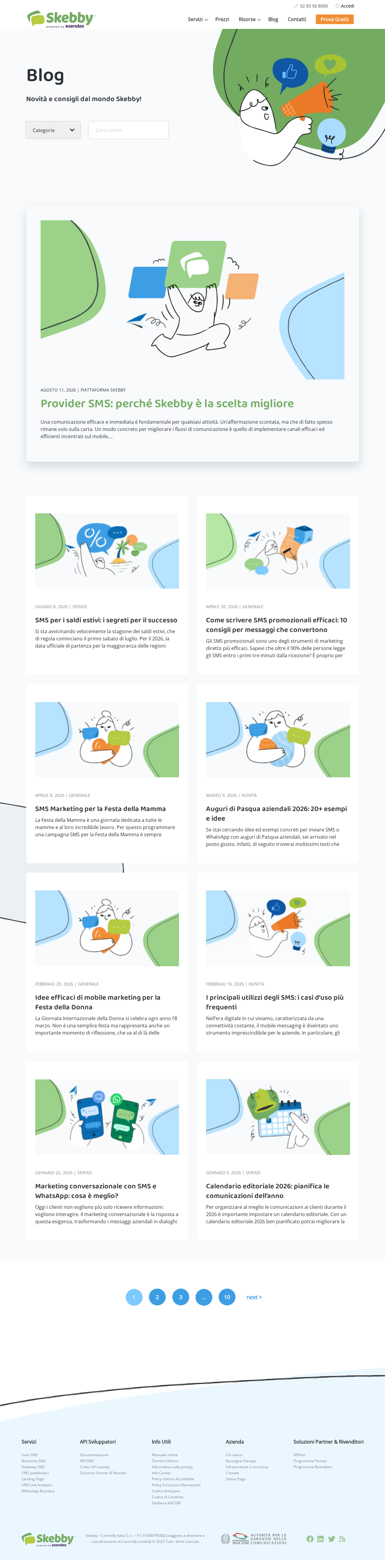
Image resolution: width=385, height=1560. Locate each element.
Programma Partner (310, 1460)
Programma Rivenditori (313, 1466)
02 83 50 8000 (314, 6)
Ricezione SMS (34, 1460)
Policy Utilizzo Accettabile (173, 1478)
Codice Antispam (166, 1490)
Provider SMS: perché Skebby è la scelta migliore (167, 403)
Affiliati (299, 1454)
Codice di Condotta (167, 1497)
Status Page (236, 1478)
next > (254, 1297)
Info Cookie (161, 1472)
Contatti (297, 19)
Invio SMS (30, 1454)
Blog (273, 19)
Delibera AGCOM (166, 1503)
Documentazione (94, 1454)
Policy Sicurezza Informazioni (176, 1484)
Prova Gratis (335, 19)
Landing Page (33, 1478)
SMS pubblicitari (35, 1472)
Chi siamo (234, 1454)
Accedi (347, 6)
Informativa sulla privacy (172, 1466)
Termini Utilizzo (165, 1460)
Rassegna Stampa (241, 1460)
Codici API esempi (95, 1466)
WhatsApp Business (38, 1490)
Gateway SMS (33, 1466)
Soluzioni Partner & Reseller (103, 1472)
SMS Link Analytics (37, 1484)
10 (227, 1297)
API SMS (87, 1460)
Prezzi (222, 19)
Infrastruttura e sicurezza (247, 1466)
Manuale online (165, 1454)
